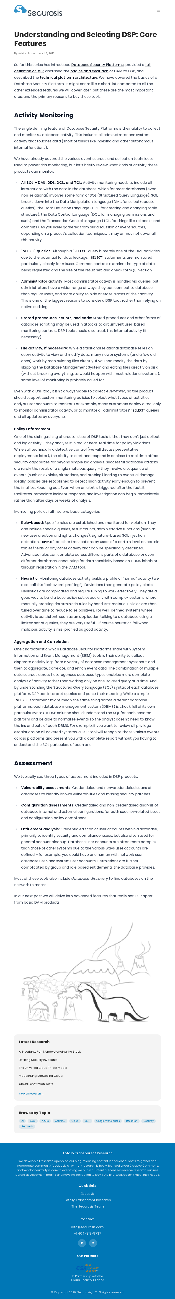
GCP (87, 1121)
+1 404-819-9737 (87, 1233)
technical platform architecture (68, 77)
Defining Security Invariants (38, 1060)
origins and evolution (89, 71)
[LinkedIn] (82, 1243)
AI (22, 1121)
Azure (45, 1121)
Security (149, 1121)
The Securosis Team (87, 1206)
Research (131, 1121)
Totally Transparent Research (87, 1200)
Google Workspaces (108, 1121)
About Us (87, 1193)
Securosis (27, 1126)
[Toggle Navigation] (158, 10)
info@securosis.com (87, 1227)
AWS (33, 1121)
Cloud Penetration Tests (36, 1084)
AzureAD (60, 1121)
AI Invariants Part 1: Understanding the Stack (50, 1052)
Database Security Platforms (97, 64)
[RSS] (93, 1243)
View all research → (31, 1093)
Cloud (75, 1121)
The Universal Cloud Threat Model (43, 1068)
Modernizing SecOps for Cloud (41, 1076)
